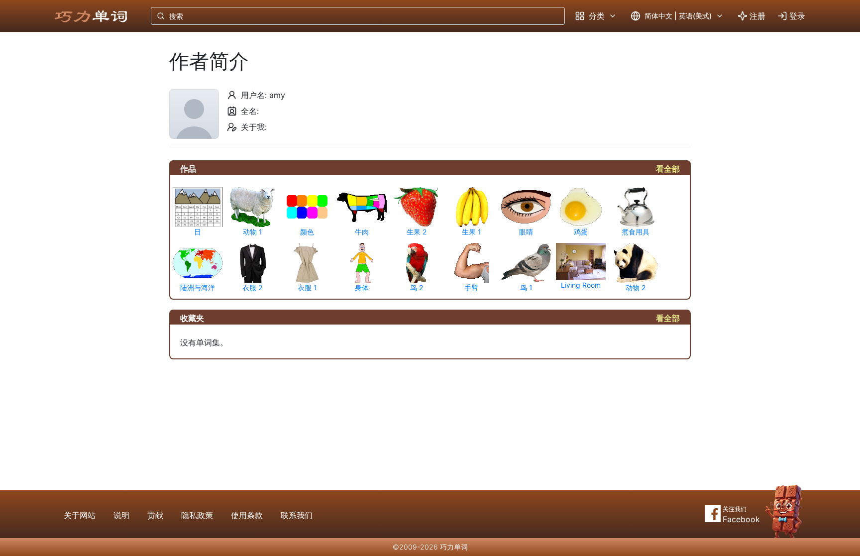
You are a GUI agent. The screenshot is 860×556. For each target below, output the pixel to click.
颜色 (307, 231)
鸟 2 (416, 287)
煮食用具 (635, 231)
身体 (362, 287)
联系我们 (297, 515)
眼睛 (526, 231)
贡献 (155, 515)
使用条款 (247, 515)
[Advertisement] (100, 196)
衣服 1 (307, 287)
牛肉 (362, 231)
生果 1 (471, 231)
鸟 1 (526, 287)
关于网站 (80, 515)
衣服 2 (252, 287)
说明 (121, 515)
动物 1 (252, 231)
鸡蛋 (581, 231)
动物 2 (635, 287)
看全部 (668, 169)
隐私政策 (197, 515)
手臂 (471, 287)
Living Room (581, 285)
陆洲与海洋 (197, 287)
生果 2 (417, 231)
